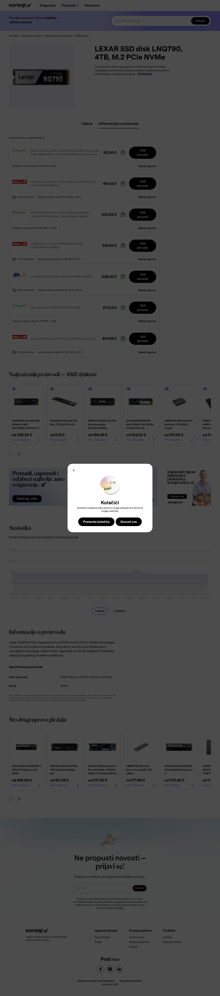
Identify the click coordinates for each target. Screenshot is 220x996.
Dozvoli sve (128, 521)
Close (73, 470)
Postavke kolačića (96, 521)
